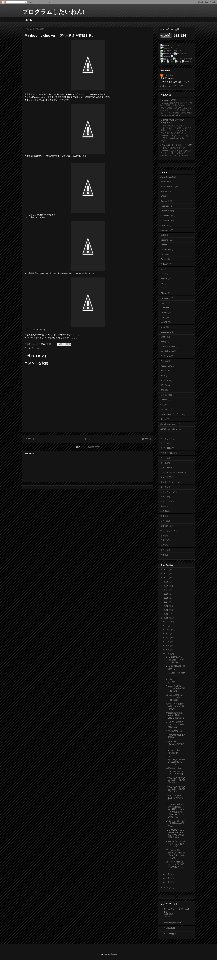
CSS (162, 235)
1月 (168, 882)
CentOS (164, 225)
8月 (168, 637)
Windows (164, 409)
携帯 (162, 516)
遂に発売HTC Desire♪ (172, 680)
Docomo (35, 348)
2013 (166, 606)
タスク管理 (165, 477)
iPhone (163, 293)
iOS (162, 288)
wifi (161, 404)
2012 (166, 610)
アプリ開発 (165, 448)
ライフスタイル (167, 501)
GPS (162, 273)
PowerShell (165, 370)
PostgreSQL (166, 366)
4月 (168, 654)
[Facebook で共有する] (67, 344)
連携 (162, 555)
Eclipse (163, 245)
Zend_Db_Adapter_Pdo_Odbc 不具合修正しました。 (175, 780)
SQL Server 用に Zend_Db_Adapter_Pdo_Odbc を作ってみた (175, 854)
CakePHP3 (165, 215)
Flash (163, 254)
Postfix (163, 361)
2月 (168, 878)
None (162, 327)
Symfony (164, 395)
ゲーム (163, 463)
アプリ (163, 443)
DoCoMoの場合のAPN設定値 (174, 751)
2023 (166, 569)
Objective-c (165, 332)
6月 (168, 646)
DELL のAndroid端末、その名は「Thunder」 (174, 697)
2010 (166, 618)
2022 (166, 573)
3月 (168, 874)
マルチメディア (167, 492)
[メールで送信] (58, 344)
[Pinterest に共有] (69, 344)
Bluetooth (164, 201)
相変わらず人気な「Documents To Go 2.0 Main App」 (176, 771)
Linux (162, 317)
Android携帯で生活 (173, 922)
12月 (168, 621)
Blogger (113, 954)
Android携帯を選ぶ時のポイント (175, 667)
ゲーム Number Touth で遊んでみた (175, 798)
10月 (168, 629)
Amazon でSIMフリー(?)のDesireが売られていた (175, 688)
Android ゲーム (167, 186)
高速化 (163, 521)
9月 (168, 633)
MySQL (163, 322)
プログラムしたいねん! (53, 11)
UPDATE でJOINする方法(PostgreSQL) (172, 121)
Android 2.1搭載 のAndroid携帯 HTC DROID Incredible (175, 715)
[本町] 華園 (168, 914)
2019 (166, 582)
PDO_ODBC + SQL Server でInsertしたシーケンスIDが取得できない (175, 833)
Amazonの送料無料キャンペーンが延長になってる (176, 844)
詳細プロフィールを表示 (171, 86)
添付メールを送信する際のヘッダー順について (175, 706)
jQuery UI (164, 307)
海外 (162, 506)
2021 (166, 577)
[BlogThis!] (61, 344)
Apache (164, 191)
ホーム (29, 20)
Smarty (163, 375)
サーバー (164, 467)
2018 (166, 586)
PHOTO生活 (169, 928)
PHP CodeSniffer (168, 346)
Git (161, 269)
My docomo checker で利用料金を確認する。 (176, 823)
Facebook (165, 249)
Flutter (163, 259)
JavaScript (165, 298)
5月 (168, 650)
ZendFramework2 (168, 429)
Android (164, 181)
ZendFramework (168, 424)
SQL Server (165, 385)
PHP (162, 341)
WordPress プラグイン (171, 414)
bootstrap (164, 206)
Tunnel (163, 400)
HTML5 (163, 278)
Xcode (163, 419)
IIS (161, 283)
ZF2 (162, 433)
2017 (166, 590)
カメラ (163, 458)
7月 (168, 642)
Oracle (163, 337)
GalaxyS (164, 264)
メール (163, 496)
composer (165, 230)
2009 (166, 887)
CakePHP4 (165, 220)
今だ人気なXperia (174, 731)
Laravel (163, 312)
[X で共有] (64, 344)
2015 (166, 598)
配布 (162, 545)
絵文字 (163, 511)
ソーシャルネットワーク (171, 472)
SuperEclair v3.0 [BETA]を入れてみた (175, 744)
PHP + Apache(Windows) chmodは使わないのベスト (175, 760)
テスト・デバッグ (168, 482)
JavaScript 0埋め (168, 100)
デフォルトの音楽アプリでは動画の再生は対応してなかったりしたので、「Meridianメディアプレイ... (175, 810)
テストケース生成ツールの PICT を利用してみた (175, 724)
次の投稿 (29, 439)
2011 (166, 614)
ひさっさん (168, 75)
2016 (166, 594)
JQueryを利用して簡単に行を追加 (176, 145)
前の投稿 (146, 439)
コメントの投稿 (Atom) (90, 447)
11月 (168, 625)
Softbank (164, 380)
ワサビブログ (170, 934)
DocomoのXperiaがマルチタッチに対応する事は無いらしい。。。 (176, 865)
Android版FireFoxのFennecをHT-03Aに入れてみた (175, 659)
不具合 (163, 550)
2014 (166, 602)
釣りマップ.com (167, 530)
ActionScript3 (166, 177)
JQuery (163, 303)
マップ (163, 487)
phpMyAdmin (166, 351)
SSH (162, 390)
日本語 (163, 540)
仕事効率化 (165, 526)
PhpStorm (165, 356)
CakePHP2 (165, 211)
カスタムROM (167, 453)
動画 (162, 535)
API (162, 196)
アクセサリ (165, 438)
